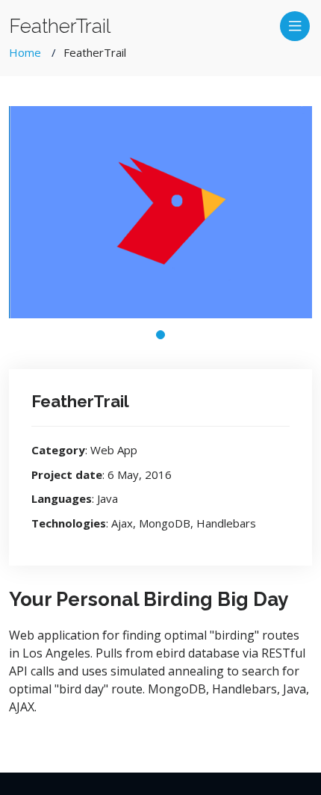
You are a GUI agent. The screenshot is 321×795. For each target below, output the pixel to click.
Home (25, 52)
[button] (160, 334)
